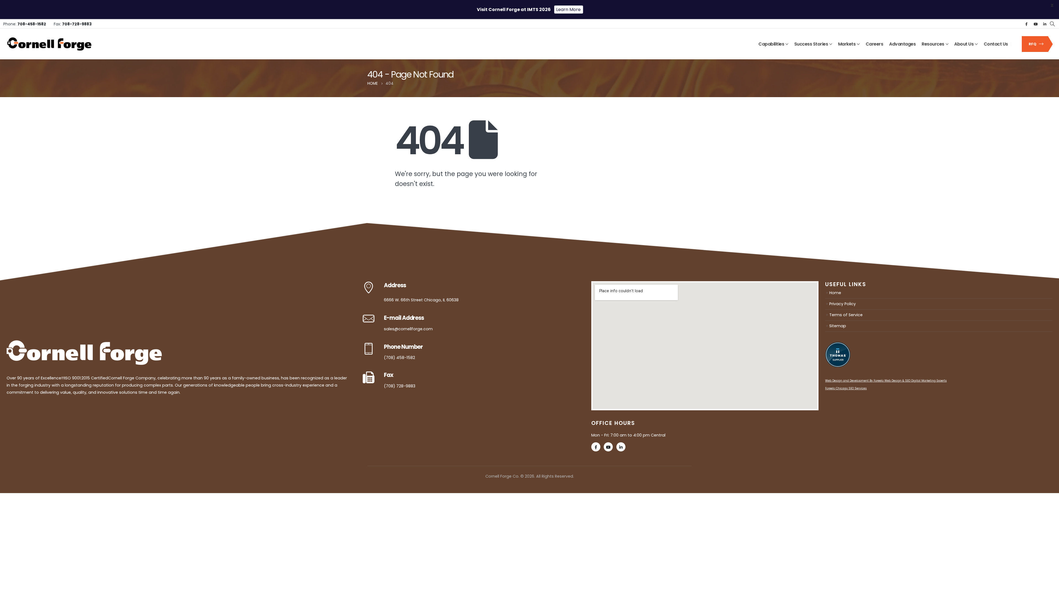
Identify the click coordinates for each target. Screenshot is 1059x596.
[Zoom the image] (84, 344)
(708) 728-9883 (399, 386)
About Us (964, 44)
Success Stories (811, 44)
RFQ (1033, 44)
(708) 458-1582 (399, 357)
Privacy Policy (842, 304)
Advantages (902, 44)
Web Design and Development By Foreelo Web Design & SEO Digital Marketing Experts (886, 381)
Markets (847, 44)
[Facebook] (1026, 24)
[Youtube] (1035, 24)
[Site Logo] (49, 44)
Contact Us (996, 44)
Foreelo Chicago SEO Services (846, 388)
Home (835, 293)
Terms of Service (846, 315)
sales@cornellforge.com (408, 329)
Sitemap (837, 326)
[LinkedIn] (1045, 24)
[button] (1052, 24)
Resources (933, 44)
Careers (874, 44)
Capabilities (771, 44)
